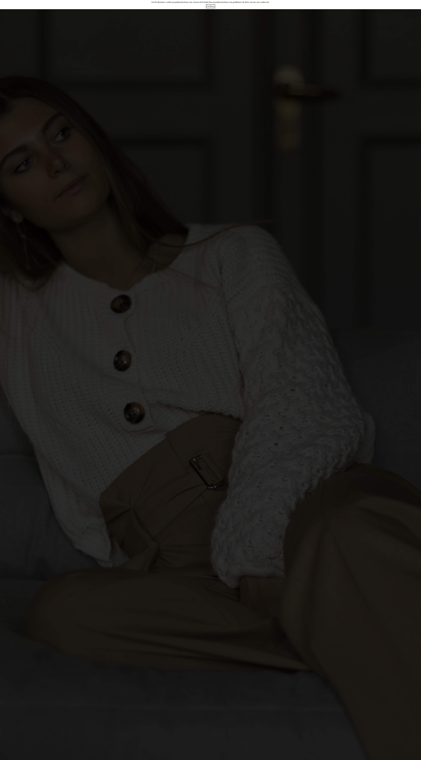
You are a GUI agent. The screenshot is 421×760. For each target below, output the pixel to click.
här (267, 2)
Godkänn (210, 6)
